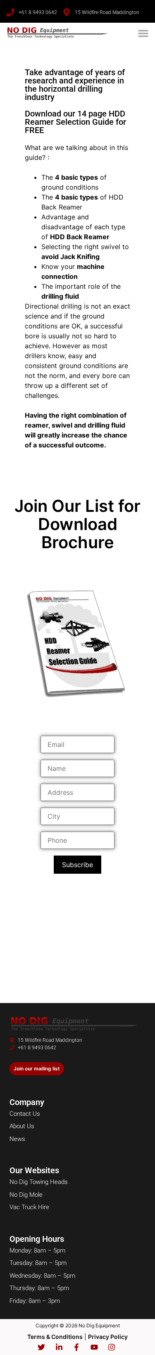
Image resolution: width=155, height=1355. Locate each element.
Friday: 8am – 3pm (35, 1301)
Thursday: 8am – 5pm (39, 1288)
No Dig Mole (26, 1194)
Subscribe (77, 865)
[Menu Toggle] (143, 33)
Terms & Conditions (55, 1336)
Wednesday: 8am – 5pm (42, 1275)
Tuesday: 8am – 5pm (38, 1263)
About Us (22, 1126)
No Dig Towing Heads (39, 1182)
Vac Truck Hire (29, 1207)
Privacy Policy (108, 1336)
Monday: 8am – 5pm (37, 1250)
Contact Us (25, 1113)
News (17, 1139)
